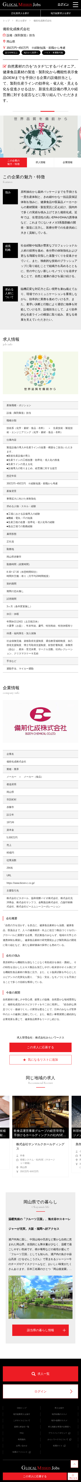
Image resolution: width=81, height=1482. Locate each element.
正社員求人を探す (20, 13)
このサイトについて (21, 1420)
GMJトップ (22, 1408)
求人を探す (21, 20)
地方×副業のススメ (59, 1420)
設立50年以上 (11, 52)
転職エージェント (20, 1452)
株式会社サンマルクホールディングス (40, 1146)
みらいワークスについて (57, 1439)
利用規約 (21, 1439)
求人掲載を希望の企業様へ (59, 1427)
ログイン (63, 4)
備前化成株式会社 (42, 20)
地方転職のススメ (59, 1414)
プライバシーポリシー (57, 1433)
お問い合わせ (21, 1446)
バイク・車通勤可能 (53, 52)
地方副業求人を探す (21, 1414)
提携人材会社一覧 (21, 1427)
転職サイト (58, 1446)
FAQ (22, 1433)
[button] (20, 111)
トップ (6, 20)
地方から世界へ (31, 52)
